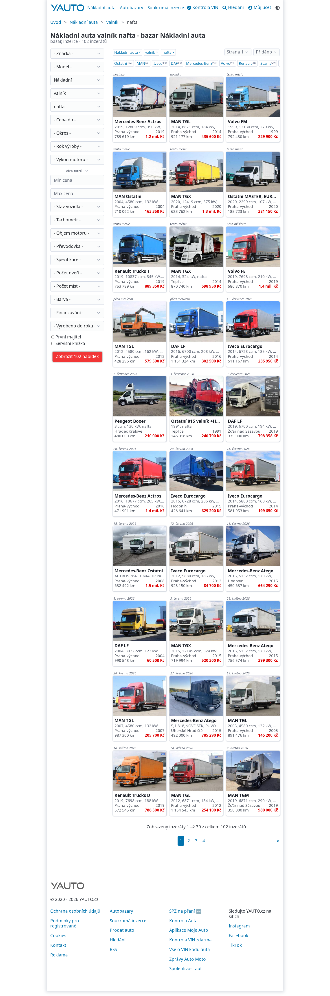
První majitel (67, 337)
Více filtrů (74, 171)
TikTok (235, 945)
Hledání (117, 940)
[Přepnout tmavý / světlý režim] (277, 7)
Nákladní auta (101, 8)
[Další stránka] (278, 841)
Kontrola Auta (183, 921)
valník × (151, 52)
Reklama (59, 955)
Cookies (58, 935)
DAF (176, 63)
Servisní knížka (69, 343)
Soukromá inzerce (165, 8)
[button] (77, 357)
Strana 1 (235, 52)
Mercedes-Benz (201, 63)
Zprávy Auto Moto (187, 959)
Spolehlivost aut (185, 969)
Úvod (55, 22)
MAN (143, 63)
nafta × (168, 52)
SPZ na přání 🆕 (185, 911)
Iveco (160, 63)
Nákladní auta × (127, 52)
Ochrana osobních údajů (75, 911)
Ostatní (123, 63)
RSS (113, 949)
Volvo (227, 63)
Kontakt (58, 945)
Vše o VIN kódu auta (189, 949)
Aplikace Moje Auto (188, 930)
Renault (247, 63)
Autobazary (131, 8)
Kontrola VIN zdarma (190, 940)
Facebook (238, 935)
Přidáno (264, 52)
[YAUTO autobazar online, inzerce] (67, 7)
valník (112, 22)
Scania (267, 63)
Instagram (239, 926)
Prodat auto (122, 930)
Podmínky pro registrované (64, 923)
